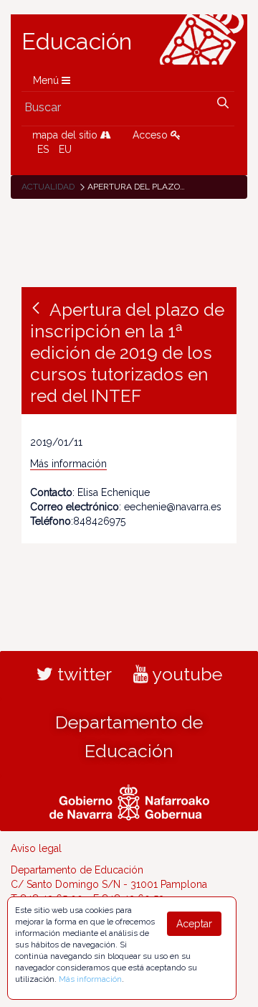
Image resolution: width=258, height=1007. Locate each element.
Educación (77, 41)
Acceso (152, 135)
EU (65, 149)
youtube (185, 674)
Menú (47, 80)
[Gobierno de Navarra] (129, 801)
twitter (82, 674)
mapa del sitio (66, 135)
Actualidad (48, 187)
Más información (68, 463)
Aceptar (194, 923)
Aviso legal (36, 848)
